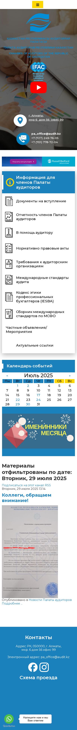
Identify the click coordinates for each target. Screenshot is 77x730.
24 (38, 400)
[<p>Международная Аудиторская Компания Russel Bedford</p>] (38, 162)
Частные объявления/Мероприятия (26, 329)
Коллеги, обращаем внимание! (26, 497)
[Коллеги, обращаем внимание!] (30, 551)
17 (38, 395)
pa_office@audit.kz (46, 133)
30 (28, 404)
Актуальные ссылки (34, 345)
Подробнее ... (12, 603)
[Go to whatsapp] (9, 719)
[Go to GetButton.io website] (9, 726)
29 (18, 404)
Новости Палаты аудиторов (50, 600)
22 (18, 400)
